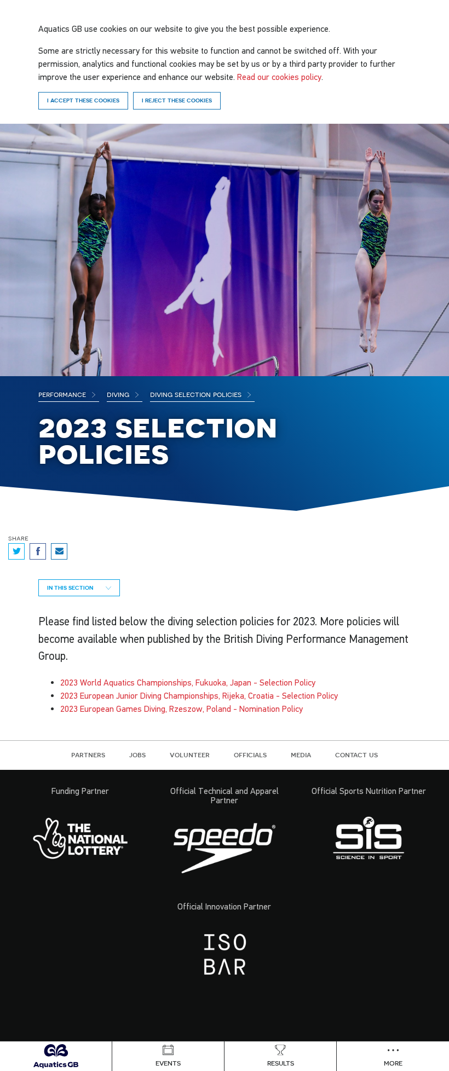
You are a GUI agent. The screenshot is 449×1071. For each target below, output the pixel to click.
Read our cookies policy (279, 77)
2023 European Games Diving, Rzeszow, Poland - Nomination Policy (181, 708)
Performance (63, 394)
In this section (71, 587)
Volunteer (190, 754)
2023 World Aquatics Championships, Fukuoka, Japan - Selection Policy (187, 682)
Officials (250, 754)
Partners (88, 754)
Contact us (356, 754)
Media (301, 754)
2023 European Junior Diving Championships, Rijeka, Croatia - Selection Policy (199, 695)
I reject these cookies (177, 100)
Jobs (137, 754)
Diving (119, 394)
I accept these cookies (83, 100)
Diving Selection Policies (197, 394)
